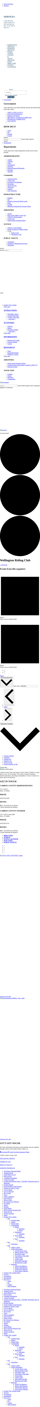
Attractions (14, 1244)
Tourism (9, 189)
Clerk (9, 163)
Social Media (7, 1208)
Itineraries (10, 377)
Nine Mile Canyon (12, 314)
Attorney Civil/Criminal (14, 228)
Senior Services (12, 185)
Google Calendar (9, 756)
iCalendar (6, 757)
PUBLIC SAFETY (10, 52)
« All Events (3, 565)
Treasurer (10, 171)
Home (5, 1215)
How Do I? (7, 1279)
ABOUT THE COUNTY (15, 112)
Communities (11, 379)
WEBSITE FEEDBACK (7, 1168)
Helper (17, 1227)
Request (13, 85)
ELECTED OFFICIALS (14, 114)
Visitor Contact (15, 1247)
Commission (11, 165)
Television (10, 187)
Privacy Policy (8, 1200)
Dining (9, 376)
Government (7, 99)
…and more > (11, 319)
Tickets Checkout (9, 1213)
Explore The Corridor (10, 305)
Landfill (9, 205)
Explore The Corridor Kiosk (12, 1273)
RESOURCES (9, 347)
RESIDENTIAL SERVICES (12, 45)
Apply (13, 82)
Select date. (16, 686)
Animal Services (12, 179)
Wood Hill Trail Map (21, 1261)
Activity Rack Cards (21, 1251)
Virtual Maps (19, 1257)
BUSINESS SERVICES (11, 49)
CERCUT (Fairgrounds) (14, 217)
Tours (9, 351)
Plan (8, 1246)
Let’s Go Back (8, 1190)
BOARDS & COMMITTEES (16, 119)
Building (10, 198)
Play (8, 1242)
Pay (12, 83)
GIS (8, 199)
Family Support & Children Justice (17, 229)
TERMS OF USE (5, 1161)
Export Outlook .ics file (10, 764)
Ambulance (10, 242)
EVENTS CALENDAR (11, 66)
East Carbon (18, 1235)
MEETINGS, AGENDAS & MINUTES (19, 117)
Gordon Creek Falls (13, 317)
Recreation (10, 184)
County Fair (11, 180)
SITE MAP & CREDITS (7, 1158)
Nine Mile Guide (20, 1254)
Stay (8, 1218)
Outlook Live (8, 761)
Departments (7, 143)
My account (7, 1193)
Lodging (9, 374)
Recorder (10, 170)
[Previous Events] (4, 671)
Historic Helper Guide (21, 1252)
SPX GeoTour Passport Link (12, 1210)
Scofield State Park (13, 316)
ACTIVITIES (9, 323)
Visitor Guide (19, 1259)
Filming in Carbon (13, 354)
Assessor (10, 161)
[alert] (20, 596)
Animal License (8, 1173)
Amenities (22, 1229)
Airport (9, 214)
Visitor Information (16, 1249)
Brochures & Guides (13, 340)
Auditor (9, 160)
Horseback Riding (12, 330)
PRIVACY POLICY (6, 1165)
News (5, 1195)
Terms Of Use (8, 1212)
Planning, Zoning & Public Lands (17, 201)
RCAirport (7, 1203)
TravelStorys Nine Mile (22, 1256)
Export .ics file (8, 762)
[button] (11, 97)
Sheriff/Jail (10, 245)
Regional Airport (12, 367)
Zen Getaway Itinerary (21, 1271)
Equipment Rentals (13, 353)
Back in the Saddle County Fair (16, 215)
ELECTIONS (11, 121)
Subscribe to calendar (6, 724)
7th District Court (16, 234)
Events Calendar (12, 342)
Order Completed (9, 1196)
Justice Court (15, 233)
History (21, 1230)
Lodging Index (15, 1220)
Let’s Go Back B (9, 1191)
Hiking (9, 328)
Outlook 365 (7, 759)
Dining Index (15, 1224)
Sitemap (6, 1207)
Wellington (18, 1232)
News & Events (8, 4)
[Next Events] (4, 673)
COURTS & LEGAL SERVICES (11, 57)
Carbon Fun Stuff (9, 1180)
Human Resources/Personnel (15, 168)
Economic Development (14, 182)
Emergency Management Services (17, 243)
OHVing (10, 326)
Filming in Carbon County (11, 1188)
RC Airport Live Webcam (11, 1202)
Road (9, 203)
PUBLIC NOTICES (13, 116)
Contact (13, 87)
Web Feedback (11, 1286)
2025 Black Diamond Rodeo (12, 1171)
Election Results (8, 1185)
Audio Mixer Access (10, 1174)
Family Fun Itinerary (21, 1266)
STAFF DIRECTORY (11, 62)
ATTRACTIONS (10, 310)
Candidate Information (10, 1178)
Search (11, 89)
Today (2, 676)
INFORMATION (10, 337)
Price (16, 1239)
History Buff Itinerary (21, 1268)
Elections (10, 166)
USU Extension (12, 191)
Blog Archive (8, 1176)
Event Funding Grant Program (13, 1186)
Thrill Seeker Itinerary (21, 1269)
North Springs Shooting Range (16, 220)
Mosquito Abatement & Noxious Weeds (19, 206)
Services (6, 5)
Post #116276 (8, 1198)
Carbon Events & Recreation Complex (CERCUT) (22, 365)
